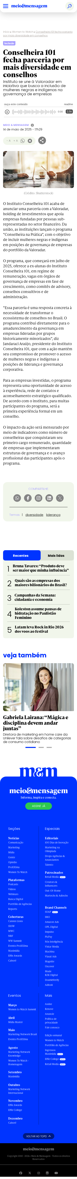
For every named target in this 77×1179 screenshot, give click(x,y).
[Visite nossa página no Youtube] (56, 1173)
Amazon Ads (52, 922)
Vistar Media (52, 946)
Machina (49, 951)
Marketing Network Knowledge (19, 1053)
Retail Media (52, 877)
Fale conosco (52, 1027)
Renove (49, 1009)
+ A (15, 141)
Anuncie (49, 1014)
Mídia (11, 852)
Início (6, 32)
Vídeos (12, 889)
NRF (10, 936)
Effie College (15, 1110)
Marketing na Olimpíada (52, 849)
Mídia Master (15, 1022)
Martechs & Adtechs (56, 895)
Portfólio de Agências (20, 904)
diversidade (34, 515)
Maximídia (14, 950)
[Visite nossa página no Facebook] (20, 1173)
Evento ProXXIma (18, 946)
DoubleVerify (52, 980)
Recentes (21, 555)
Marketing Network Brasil (22, 1034)
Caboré (12, 960)
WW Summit (15, 941)
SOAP (48, 912)
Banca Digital (15, 899)
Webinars (13, 894)
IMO (47, 917)
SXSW (11, 926)
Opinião (12, 862)
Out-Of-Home (53, 890)
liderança (53, 515)
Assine (48, 1004)
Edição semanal (53, 1035)
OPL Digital (51, 927)
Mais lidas (56, 555)
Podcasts (13, 884)
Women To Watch (17, 872)
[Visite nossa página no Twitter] (29, 1173)
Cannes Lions (15, 921)
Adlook (49, 985)
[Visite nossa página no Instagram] (38, 1173)
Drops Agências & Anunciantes (55, 858)
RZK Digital (51, 975)
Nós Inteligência (54, 941)
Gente (11, 857)
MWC (11, 931)
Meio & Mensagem (16, 125)
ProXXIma (14, 867)
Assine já (38, 806)
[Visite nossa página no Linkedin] (47, 1173)
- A (8, 141)
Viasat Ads (50, 956)
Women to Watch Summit (22, 1009)
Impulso (49, 932)
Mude (48, 971)
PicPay (48, 936)
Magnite (49, 961)
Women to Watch (22, 32)
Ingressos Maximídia (50, 1052)
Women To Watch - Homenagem (18, 1062)
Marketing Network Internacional (19, 1091)
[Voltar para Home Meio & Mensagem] (33, 6)
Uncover (49, 966)
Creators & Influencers (51, 883)
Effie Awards (15, 955)
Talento (49, 864)
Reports (12, 909)
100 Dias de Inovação (56, 842)
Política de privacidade (51, 1020)
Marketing (14, 847)
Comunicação (15, 842)
